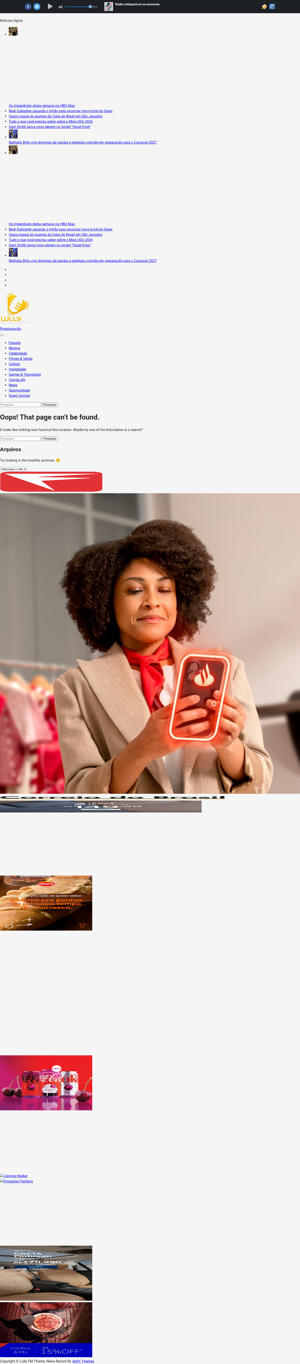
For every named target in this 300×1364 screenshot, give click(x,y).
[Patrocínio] (46, 929)
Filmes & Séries (21, 359)
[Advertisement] (132, 845)
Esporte (14, 343)
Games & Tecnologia (25, 374)
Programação (10, 329)
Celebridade (18, 353)
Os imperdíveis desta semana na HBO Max (42, 106)
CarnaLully (17, 380)
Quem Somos (19, 396)
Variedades (17, 369)
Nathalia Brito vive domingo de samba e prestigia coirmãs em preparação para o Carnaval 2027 (83, 142)
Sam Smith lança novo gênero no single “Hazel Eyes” (50, 127)
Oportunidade (19, 390)
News (13, 385)
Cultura (14, 364)
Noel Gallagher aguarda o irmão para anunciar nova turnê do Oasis (60, 111)
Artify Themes (83, 1361)
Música (14, 348)
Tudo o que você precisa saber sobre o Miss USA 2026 (51, 121)
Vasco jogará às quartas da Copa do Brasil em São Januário (55, 116)
